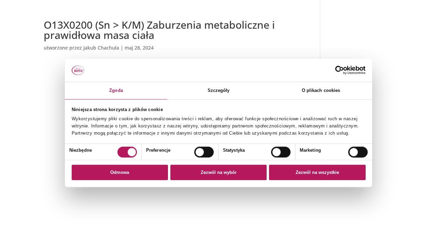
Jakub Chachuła (101, 47)
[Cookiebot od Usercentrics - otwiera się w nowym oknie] (336, 70)
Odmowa (119, 172)
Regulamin (342, 32)
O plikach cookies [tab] (321, 90)
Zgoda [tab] (116, 90)
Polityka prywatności (354, 23)
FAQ (335, 40)
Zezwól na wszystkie (317, 172)
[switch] (204, 152)
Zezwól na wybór (219, 172)
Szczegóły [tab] (219, 90)
